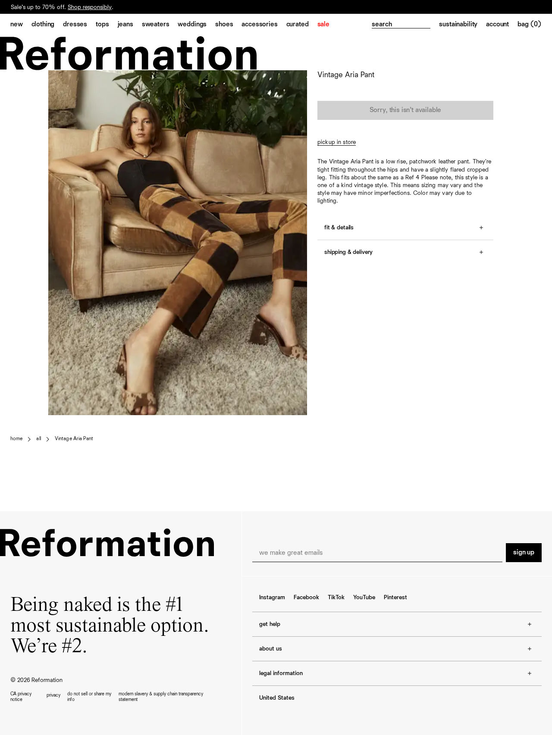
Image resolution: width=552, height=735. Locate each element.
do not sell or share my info (89, 696)
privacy (53, 695)
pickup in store (336, 142)
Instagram (272, 597)
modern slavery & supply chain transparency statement (161, 696)
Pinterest (395, 597)
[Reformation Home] (276, 53)
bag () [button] (530, 24)
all (38, 438)
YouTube (364, 597)
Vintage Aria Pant (74, 438)
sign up (523, 552)
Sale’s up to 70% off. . (62, 10)
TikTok (336, 597)
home (16, 438)
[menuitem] (20, 25)
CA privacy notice (20, 696)
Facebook (306, 597)
